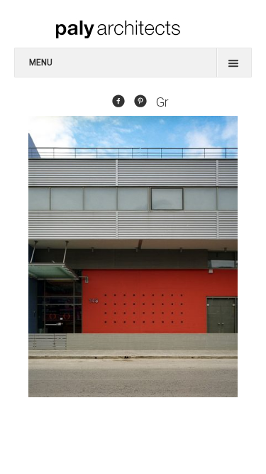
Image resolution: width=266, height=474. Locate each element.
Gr (162, 102)
